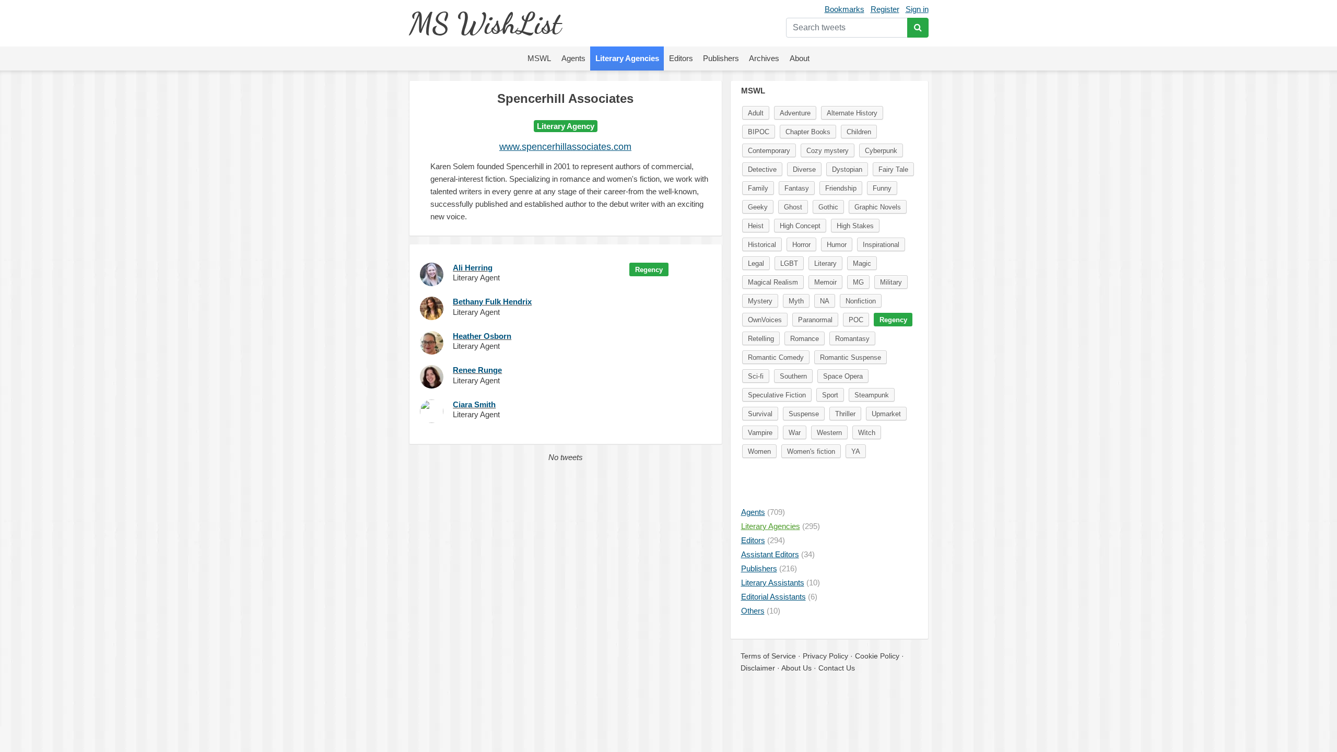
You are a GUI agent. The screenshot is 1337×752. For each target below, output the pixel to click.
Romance (804, 339)
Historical (762, 245)
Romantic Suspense (850, 357)
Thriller (845, 414)
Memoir (825, 282)
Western (829, 433)
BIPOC (758, 132)
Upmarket (886, 414)
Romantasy (852, 339)
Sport (830, 395)
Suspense (804, 414)
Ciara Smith (474, 404)
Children (859, 132)
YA (855, 451)
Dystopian (847, 169)
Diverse (804, 169)
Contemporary (769, 151)
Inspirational (881, 245)
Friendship (841, 188)
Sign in (917, 9)
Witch (866, 433)
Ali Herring (472, 267)
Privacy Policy (825, 656)
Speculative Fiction (777, 395)
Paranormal (815, 320)
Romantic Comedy (776, 357)
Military (891, 282)
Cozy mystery (827, 151)
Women (759, 451)
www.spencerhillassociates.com (565, 147)
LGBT (789, 263)
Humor (837, 245)
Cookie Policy (877, 656)
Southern (793, 376)
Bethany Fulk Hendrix (492, 301)
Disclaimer (758, 668)
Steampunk (871, 395)
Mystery (760, 301)
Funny (882, 188)
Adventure (795, 113)
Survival (760, 414)
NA (824, 301)
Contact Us (836, 668)
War (795, 433)
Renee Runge (477, 370)
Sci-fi (756, 376)
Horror (801, 245)
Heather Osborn (482, 336)
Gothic (828, 207)
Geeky (758, 207)
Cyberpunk (881, 151)
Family (758, 188)
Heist (756, 226)
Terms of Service (768, 656)
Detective (762, 169)
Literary (825, 263)
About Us (796, 668)
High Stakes (855, 226)
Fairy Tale (893, 169)
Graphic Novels (877, 207)
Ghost (793, 207)
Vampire (760, 433)
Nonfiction (861, 301)
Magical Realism (773, 282)
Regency (649, 270)
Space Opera (843, 376)
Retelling (761, 339)
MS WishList (485, 23)
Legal (756, 263)
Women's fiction (811, 451)
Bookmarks (844, 9)
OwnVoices (765, 320)
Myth (796, 301)
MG (858, 282)
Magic (862, 263)
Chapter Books (807, 132)
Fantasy (796, 188)
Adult (756, 113)
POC (856, 320)
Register (885, 9)
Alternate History (852, 113)
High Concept (800, 226)
